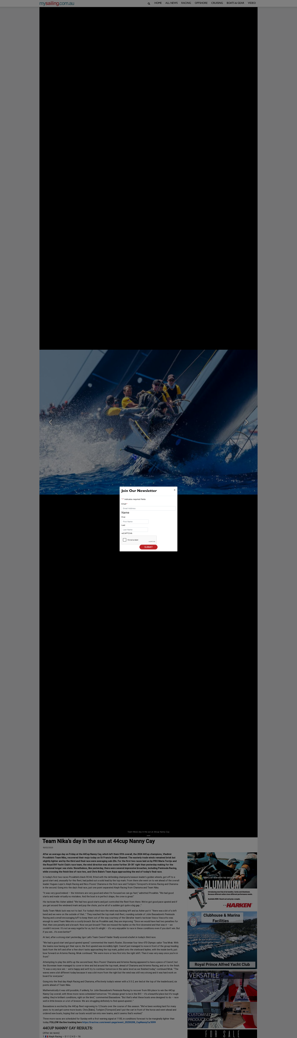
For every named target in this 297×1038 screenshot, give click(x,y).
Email (124, 504)
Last (123, 525)
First (123, 517)
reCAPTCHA (126, 533)
